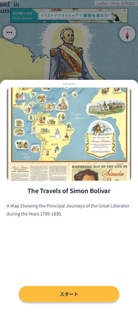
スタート (69, 294)
